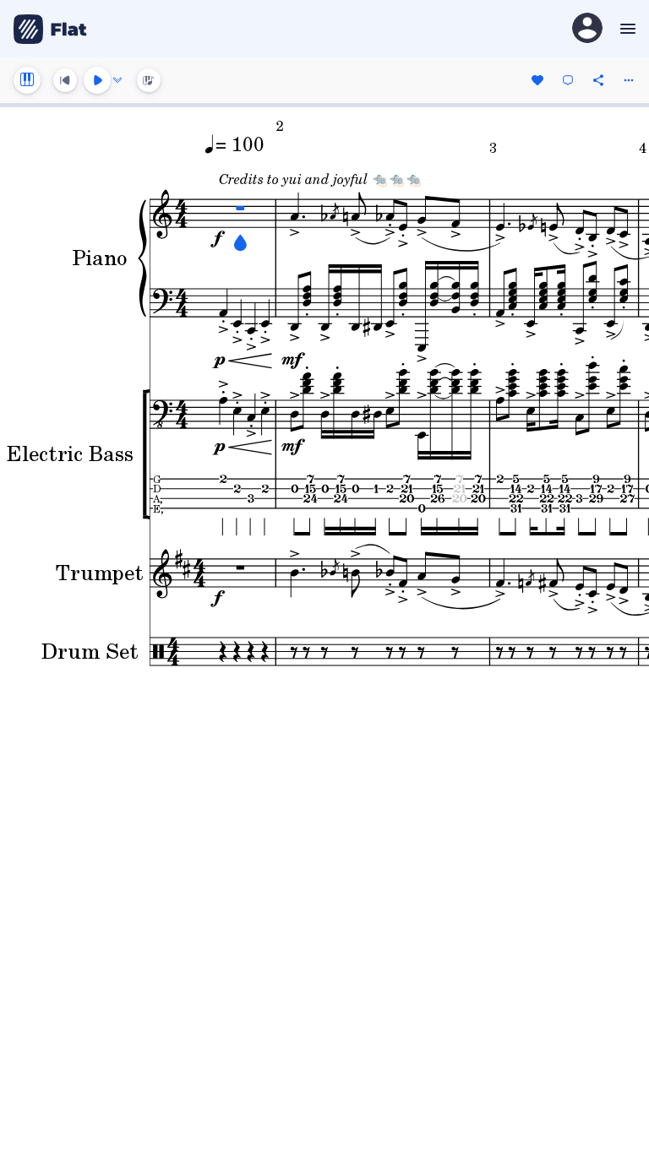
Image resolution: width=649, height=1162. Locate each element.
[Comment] (568, 80)
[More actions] (628, 80)
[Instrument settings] (27, 80)
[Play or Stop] (97, 80)
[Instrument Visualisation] (149, 80)
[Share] (598, 80)
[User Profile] (587, 29)
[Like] (537, 80)
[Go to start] (65, 80)
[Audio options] (117, 80)
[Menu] (625, 28)
